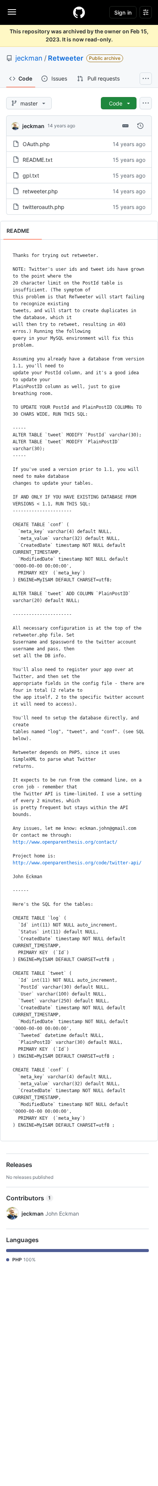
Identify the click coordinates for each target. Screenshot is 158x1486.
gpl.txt (31, 175)
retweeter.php (40, 191)
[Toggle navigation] (12, 12)
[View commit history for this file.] (140, 125)
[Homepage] (79, 12)
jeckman (29, 58)
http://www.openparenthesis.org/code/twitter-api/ (77, 863)
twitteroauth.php (43, 207)
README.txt (38, 159)
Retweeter (65, 58)
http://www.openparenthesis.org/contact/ (65, 842)
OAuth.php (36, 144)
